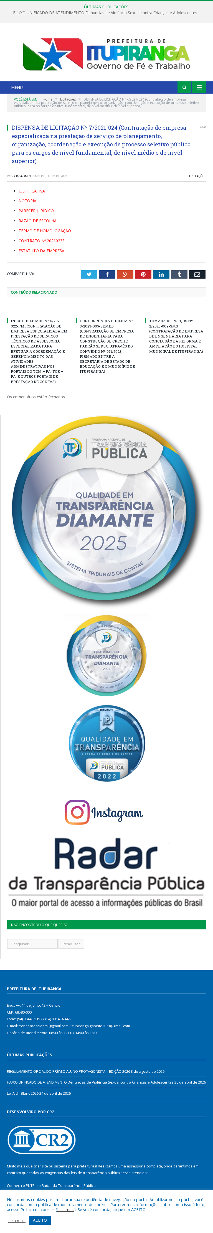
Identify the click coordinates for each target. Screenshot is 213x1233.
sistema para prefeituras (75, 1166)
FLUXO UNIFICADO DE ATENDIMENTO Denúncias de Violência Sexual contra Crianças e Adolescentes (105, 12)
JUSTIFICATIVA (32, 191)
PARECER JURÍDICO (36, 210)
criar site (41, 1166)
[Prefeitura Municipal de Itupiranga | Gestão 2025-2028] (106, 53)
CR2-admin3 (23, 176)
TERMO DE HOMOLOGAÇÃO (45, 230)
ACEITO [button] (40, 1220)
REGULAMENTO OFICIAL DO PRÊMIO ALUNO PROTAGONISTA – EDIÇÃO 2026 (68, 1071)
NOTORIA (27, 200)
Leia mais (65, 1209)
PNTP (30, 1185)
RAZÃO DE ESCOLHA (38, 220)
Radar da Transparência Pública (69, 1185)
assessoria (136, 1166)
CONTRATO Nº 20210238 (42, 240)
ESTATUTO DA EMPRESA (41, 250)
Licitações (197, 176)
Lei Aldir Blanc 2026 (23, 1093)
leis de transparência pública (95, 1172)
